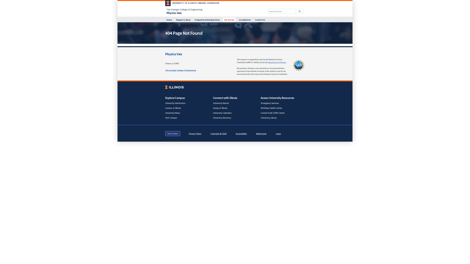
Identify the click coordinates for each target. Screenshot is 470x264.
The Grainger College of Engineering (184, 9)
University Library (269, 117)
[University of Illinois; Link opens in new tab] (174, 87)
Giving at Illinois (220, 108)
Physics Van (173, 54)
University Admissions (175, 103)
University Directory (222, 117)
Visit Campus (171, 117)
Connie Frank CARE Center (273, 112)
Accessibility (241, 133)
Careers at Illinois (173, 108)
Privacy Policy (195, 133)
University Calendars (222, 112)
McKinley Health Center (271, 108)
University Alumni (221, 103)
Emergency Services (270, 103)
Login (278, 133)
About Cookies (172, 133)
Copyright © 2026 (219, 133)
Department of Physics (277, 62)
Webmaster (261, 133)
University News (172, 112)
